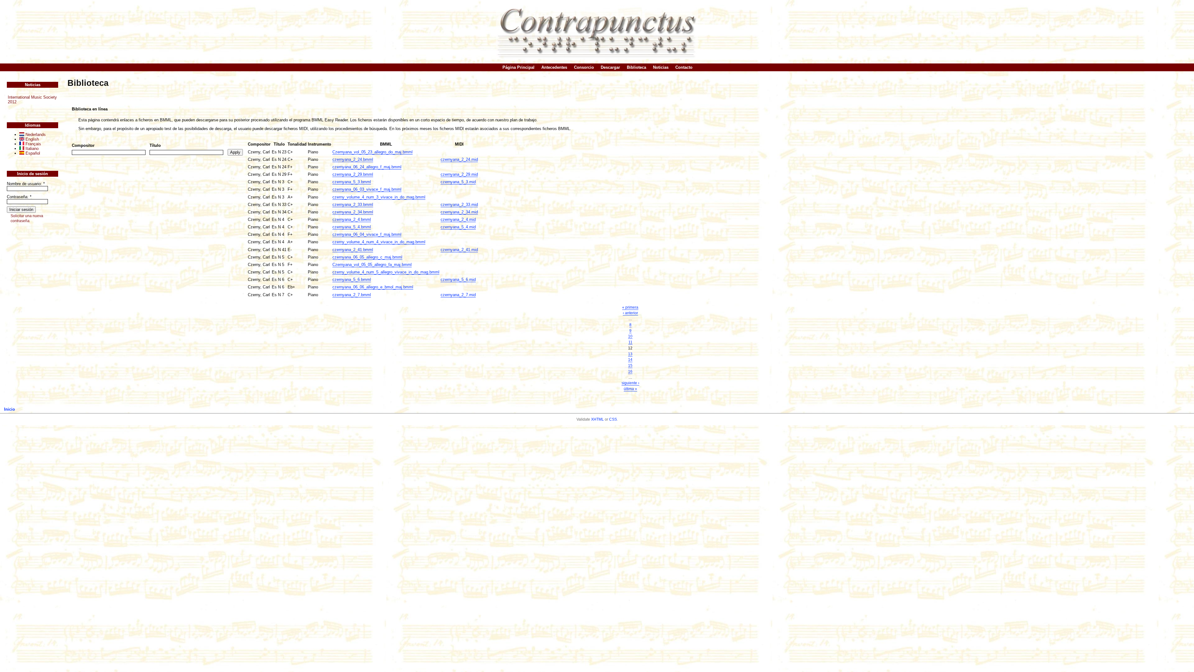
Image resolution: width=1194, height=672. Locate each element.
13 (630, 354)
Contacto (683, 67)
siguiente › (630, 383)
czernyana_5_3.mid (458, 182)
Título (155, 145)
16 (630, 371)
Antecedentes (554, 67)
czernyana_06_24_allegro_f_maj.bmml (366, 167)
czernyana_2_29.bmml (352, 174)
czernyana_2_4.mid (458, 219)
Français (32, 144)
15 (630, 365)
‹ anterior (630, 313)
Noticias (661, 67)
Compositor (83, 145)
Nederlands (35, 134)
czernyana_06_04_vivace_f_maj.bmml (366, 234)
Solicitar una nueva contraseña (27, 218)
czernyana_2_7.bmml (351, 294)
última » (630, 389)
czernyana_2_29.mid (459, 174)
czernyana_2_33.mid (459, 204)
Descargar (610, 67)
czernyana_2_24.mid (459, 159)
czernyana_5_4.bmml (351, 227)
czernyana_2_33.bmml (352, 204)
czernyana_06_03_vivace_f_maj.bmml (366, 189)
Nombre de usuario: (26, 183)
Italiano (31, 148)
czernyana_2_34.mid (459, 212)
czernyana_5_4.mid (458, 227)
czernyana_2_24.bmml (352, 159)
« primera (630, 307)
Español (32, 153)
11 (630, 342)
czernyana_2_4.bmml (351, 219)
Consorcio (584, 67)
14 (630, 359)
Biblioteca (636, 67)
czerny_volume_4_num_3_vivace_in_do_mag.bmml (378, 197)
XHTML (597, 419)
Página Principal (518, 67)
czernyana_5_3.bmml (351, 182)
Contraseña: (19, 196)
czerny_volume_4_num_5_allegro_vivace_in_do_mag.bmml (385, 272)
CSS (613, 419)
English (31, 139)
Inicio (9, 409)
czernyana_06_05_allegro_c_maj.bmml (367, 257)
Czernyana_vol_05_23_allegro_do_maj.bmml (372, 152)
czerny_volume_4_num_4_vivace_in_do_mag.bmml (378, 242)
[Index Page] (597, 31)
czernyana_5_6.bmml (351, 279)
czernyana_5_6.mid (458, 279)
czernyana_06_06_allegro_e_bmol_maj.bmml (372, 287)
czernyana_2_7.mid (458, 294)
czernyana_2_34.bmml (352, 212)
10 (630, 336)
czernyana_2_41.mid (459, 249)
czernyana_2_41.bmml (352, 249)
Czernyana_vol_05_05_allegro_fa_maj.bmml (372, 264)
